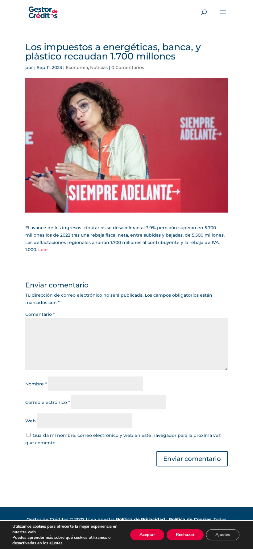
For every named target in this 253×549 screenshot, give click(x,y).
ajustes (55, 543)
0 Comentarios (127, 67)
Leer (43, 249)
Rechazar (185, 535)
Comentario (40, 314)
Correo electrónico (47, 402)
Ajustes (222, 535)
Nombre (36, 384)
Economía (77, 67)
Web (30, 421)
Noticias (99, 67)
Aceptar (147, 535)
